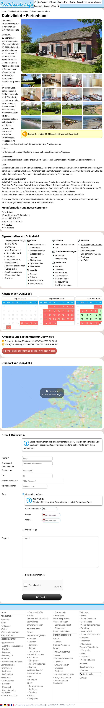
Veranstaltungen (94, 2)
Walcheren (84, 612)
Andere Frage (31, 530)
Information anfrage (34, 494)
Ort (3, 475)
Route (56, 638)
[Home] (35, 2)
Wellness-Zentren (35, 670)
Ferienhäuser (6, 668)
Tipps (3, 623)
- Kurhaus (5, 658)
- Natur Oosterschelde (63, 674)
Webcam (52, 2)
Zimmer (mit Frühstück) (37, 618)
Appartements (7, 642)
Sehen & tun (81, 2)
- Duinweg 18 (7, 655)
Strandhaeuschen (35, 625)
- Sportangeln (59, 612)
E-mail (9, 224)
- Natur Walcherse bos (89, 634)
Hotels (30, 615)
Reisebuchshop (86, 667)
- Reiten (30, 695)
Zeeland (57, 655)
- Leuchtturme (33, 651)
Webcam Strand (8, 635)
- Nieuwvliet (84, 650)
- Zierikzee (58, 671)
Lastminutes (32, 622)
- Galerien (31, 641)
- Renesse (58, 662)
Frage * (5, 538)
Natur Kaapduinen (61, 618)
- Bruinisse (58, 668)
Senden (43, 597)
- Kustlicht (5, 684)
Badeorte (5, 619)
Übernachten (63, 2)
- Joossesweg (7, 680)
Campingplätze (7, 665)
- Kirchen (31, 648)
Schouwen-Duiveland (63, 658)
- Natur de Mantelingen (89, 625)
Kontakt (82, 678)
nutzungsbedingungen (22, 705)
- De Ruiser (6, 671)
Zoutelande (42, 2)
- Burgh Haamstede (62, 677)
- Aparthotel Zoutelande (12, 646)
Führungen (32, 679)
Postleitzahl (7, 470)
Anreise (28, 514)
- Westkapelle (85, 631)
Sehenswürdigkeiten (36, 635)
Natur (29, 676)
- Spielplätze (32, 661)
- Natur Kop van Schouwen (60, 681)
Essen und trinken (61, 631)
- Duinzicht (6, 677)
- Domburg (84, 628)
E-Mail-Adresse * (10, 480)
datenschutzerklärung (38, 705)
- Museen (31, 638)
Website (10, 228)
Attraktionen (32, 657)
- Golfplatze (32, 698)
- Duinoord (6, 652)
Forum (56, 648)
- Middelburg (85, 644)
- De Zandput (7, 674)
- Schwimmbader (35, 686)
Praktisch (38, 6)
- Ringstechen (59, 628)
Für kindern (6, 626)
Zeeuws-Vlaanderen (88, 647)
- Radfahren (32, 689)
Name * (5, 458)
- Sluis (82, 653)
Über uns (83, 670)
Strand (72, 2)
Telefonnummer (9, 486)
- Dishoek (83, 637)
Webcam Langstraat (10, 632)
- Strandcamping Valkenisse (8, 691)
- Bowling (31, 667)
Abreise (29, 520)
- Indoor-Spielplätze (36, 664)
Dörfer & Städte (34, 673)
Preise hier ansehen (31, 350)
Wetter (53, 6)
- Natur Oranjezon (87, 618)
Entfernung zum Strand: (91, 244)
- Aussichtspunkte (35, 654)
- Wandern (32, 692)
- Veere (82, 615)
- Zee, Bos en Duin (9, 695)
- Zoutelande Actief (62, 625)
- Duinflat (5, 649)
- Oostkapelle (85, 622)
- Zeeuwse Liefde (35, 612)
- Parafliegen (59, 615)
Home (3, 612)
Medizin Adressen (61, 645)
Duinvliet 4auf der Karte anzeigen (52, 393)
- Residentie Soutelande (11, 662)
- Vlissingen (84, 641)
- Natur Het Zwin (87, 660)
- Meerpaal (6, 687)
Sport (29, 683)
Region (46, 6)
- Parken (57, 641)
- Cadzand (84, 656)
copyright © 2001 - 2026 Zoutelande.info (60, 705)
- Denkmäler (32, 645)
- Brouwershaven (61, 665)
